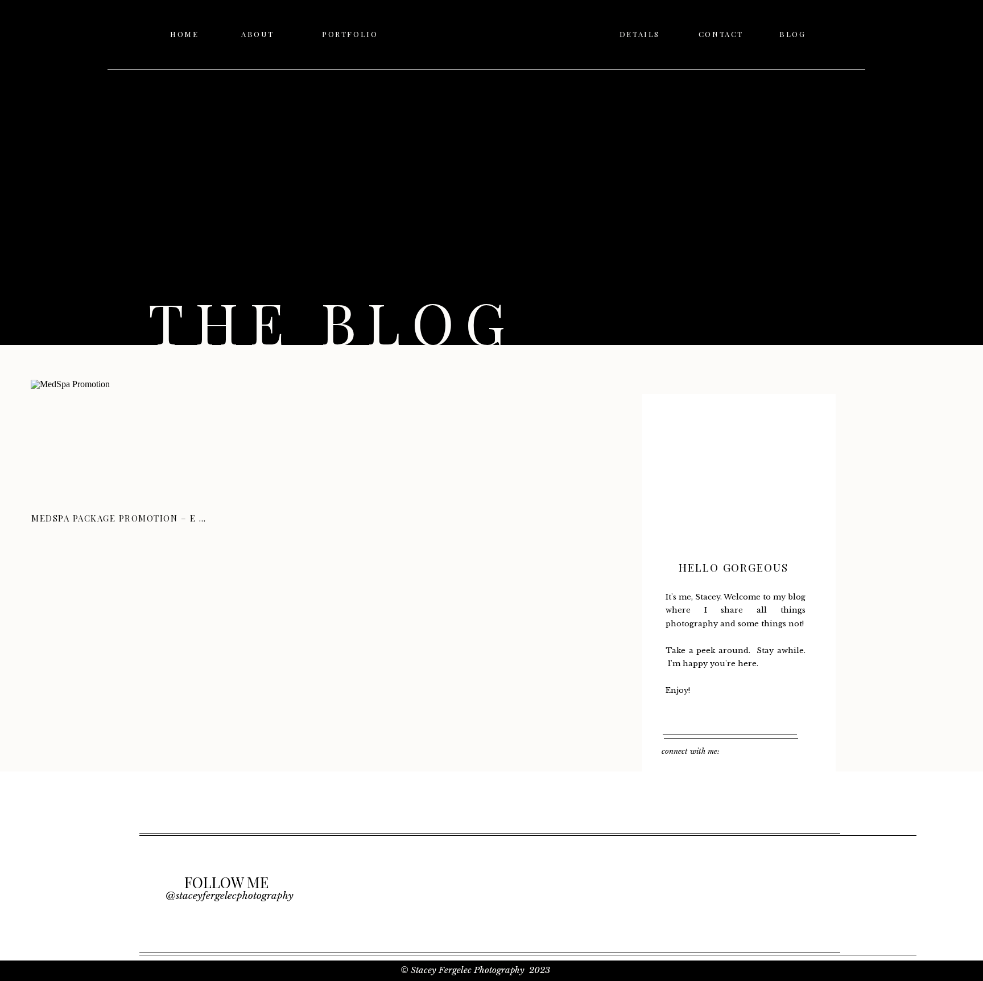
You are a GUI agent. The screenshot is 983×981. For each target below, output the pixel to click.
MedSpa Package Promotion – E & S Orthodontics (163, 518)
